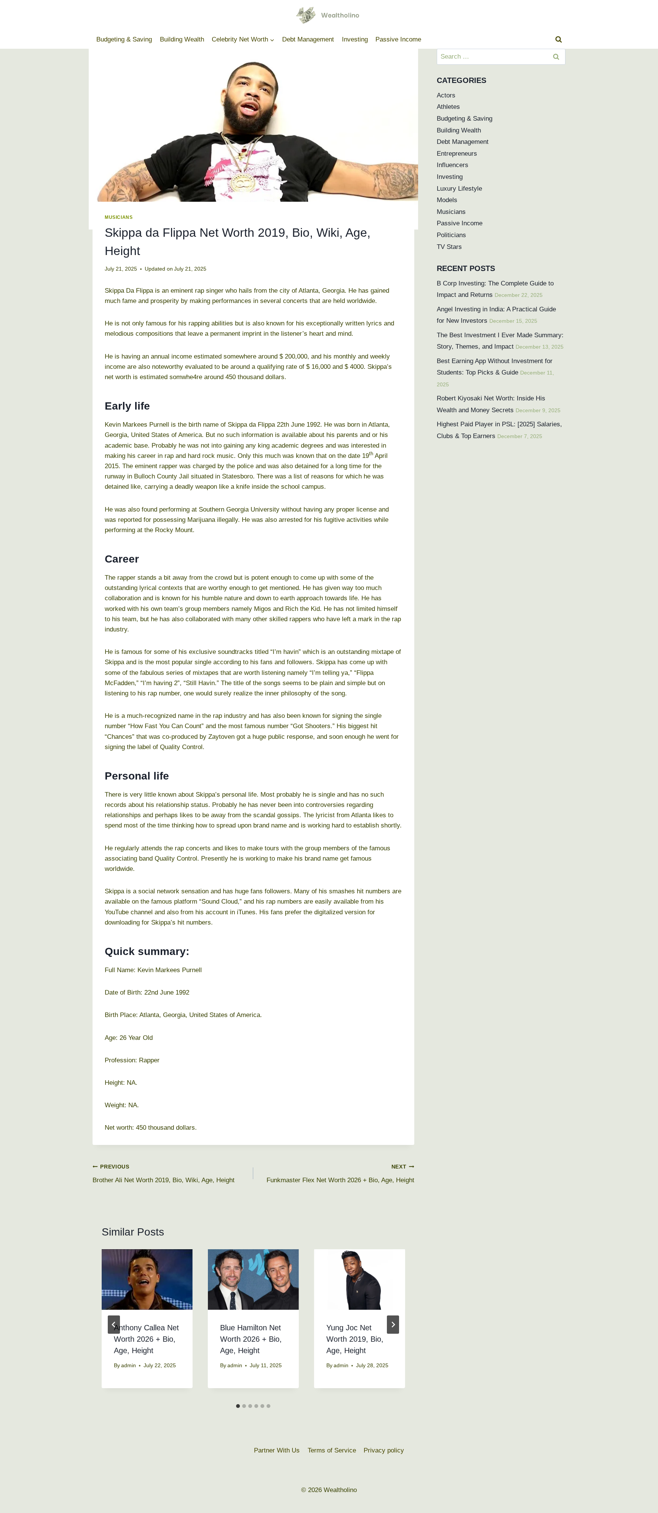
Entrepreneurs (457, 153)
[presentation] (147, 1279)
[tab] (238, 1406)
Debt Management (308, 39)
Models (447, 200)
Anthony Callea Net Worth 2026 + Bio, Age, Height (146, 1339)
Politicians (451, 235)
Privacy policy (384, 1450)
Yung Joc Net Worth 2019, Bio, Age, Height (354, 1339)
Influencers (452, 165)
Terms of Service (332, 1450)
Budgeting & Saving (124, 39)
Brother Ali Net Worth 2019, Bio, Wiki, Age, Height (164, 1174)
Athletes (448, 106)
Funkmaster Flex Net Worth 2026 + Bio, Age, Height (340, 1174)
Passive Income (398, 39)
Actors (446, 95)
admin (128, 1365)
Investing (355, 39)
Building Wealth (182, 39)
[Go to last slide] (114, 1324)
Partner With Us (277, 1450)
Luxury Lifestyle (459, 188)
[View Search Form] (558, 39)
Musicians (119, 217)
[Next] (393, 1324)
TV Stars (449, 246)
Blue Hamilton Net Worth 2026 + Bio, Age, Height (251, 1339)
